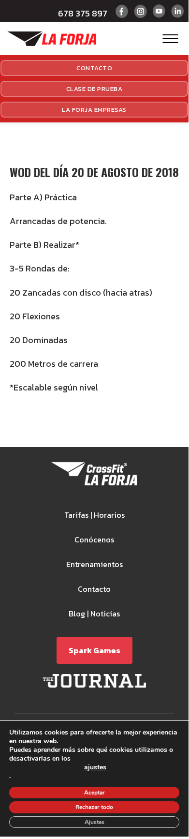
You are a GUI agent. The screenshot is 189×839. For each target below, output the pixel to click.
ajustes (95, 768)
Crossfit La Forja (51, 38)
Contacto (94, 68)
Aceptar (94, 792)
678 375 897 (82, 13)
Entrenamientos (94, 564)
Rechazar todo (94, 807)
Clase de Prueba (94, 88)
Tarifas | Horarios (94, 515)
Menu (170, 38)
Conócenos (94, 539)
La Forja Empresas (94, 109)
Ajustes (94, 822)
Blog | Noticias (94, 613)
